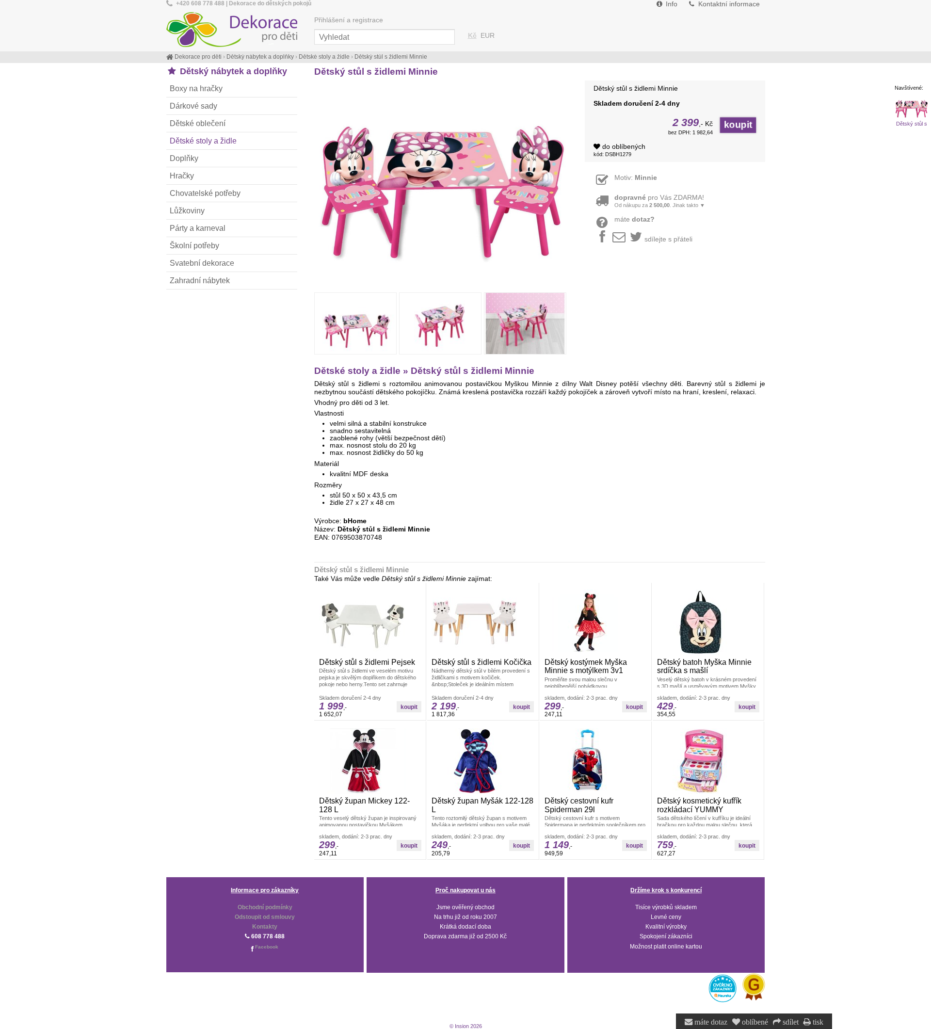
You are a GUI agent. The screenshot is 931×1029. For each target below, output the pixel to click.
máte (634, 219)
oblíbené (754, 1022)
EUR (488, 35)
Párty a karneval (197, 228)
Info (670, 4)
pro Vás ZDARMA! (659, 201)
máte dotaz (709, 1022)
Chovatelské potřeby (205, 193)
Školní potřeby (194, 245)
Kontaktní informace (728, 4)
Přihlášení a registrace (348, 20)
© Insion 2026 (465, 1026)
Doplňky (184, 158)
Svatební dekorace (202, 262)
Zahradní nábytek (200, 280)
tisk (817, 1022)
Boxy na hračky (196, 88)
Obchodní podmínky (265, 907)
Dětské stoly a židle (203, 140)
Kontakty (264, 926)
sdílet (790, 1022)
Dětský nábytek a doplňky (232, 71)
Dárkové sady (193, 105)
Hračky (182, 175)
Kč (472, 35)
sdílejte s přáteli (668, 239)
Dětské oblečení (197, 123)
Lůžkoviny (187, 210)
